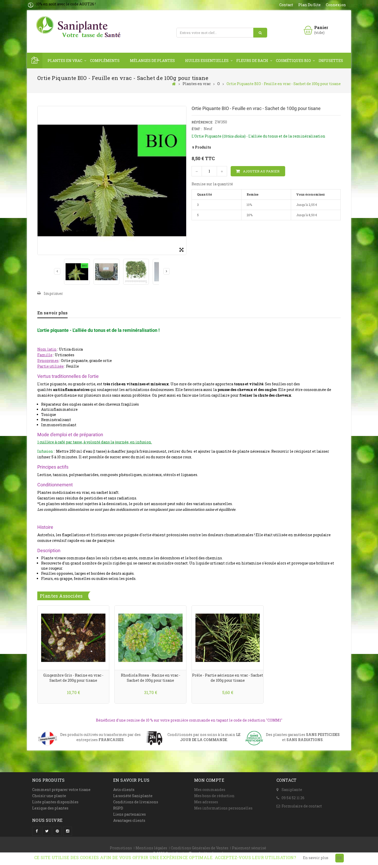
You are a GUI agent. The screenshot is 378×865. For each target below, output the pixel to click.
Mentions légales (151, 847)
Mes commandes (209, 789)
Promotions (121, 847)
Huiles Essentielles (207, 60)
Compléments (105, 60)
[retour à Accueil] (174, 83)
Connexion (336, 4)
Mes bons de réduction (214, 795)
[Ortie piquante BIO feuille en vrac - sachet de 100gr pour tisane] (77, 271)
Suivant (166, 271)
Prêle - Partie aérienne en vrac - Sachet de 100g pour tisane (227, 678)
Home (34, 60)
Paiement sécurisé (249, 847)
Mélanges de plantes (152, 60)
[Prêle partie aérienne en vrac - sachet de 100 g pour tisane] (227, 637)
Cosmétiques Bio (293, 60)
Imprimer (53, 293)
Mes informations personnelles (223, 808)
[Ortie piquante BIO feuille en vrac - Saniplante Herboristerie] (106, 271)
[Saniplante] (80, 27)
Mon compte (209, 780)
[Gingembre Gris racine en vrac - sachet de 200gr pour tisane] (73, 637)
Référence (202, 122)
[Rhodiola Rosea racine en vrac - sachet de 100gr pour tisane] (150, 637)
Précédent (57, 271)
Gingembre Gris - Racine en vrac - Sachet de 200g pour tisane (73, 678)
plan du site (309, 4)
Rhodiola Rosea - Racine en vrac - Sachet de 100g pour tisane (150, 678)
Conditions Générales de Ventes (199, 847)
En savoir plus (52, 312)
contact (286, 4)
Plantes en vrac (65, 60)
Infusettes (331, 60)
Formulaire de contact (302, 806)
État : (197, 128)
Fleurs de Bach (252, 60)
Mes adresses (206, 801)
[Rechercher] (260, 33)
